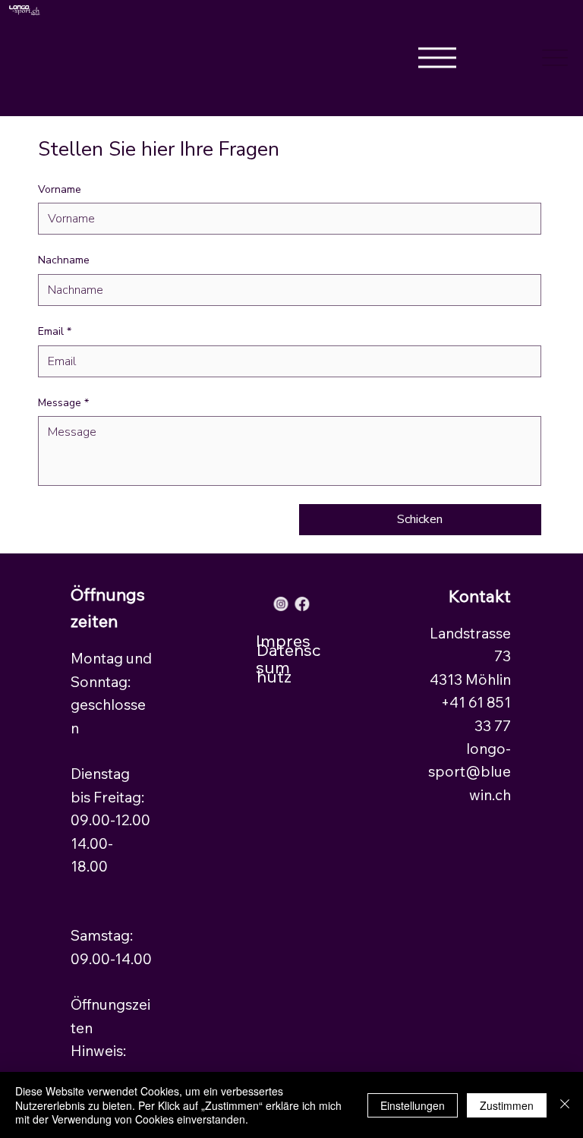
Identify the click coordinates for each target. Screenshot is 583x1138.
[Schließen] (565, 1105)
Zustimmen (507, 1105)
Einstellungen (412, 1105)
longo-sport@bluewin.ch (469, 771)
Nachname (64, 260)
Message (63, 403)
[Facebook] (302, 604)
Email (54, 331)
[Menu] (555, 58)
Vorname (59, 189)
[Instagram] (281, 604)
